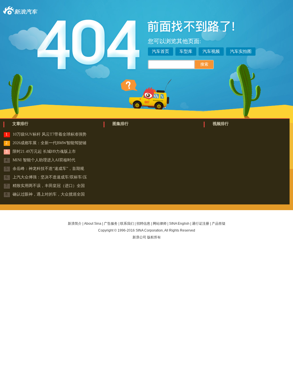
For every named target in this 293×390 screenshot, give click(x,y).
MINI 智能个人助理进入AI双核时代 (44, 160)
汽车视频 (211, 51)
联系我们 (127, 224)
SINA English (179, 224)
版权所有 (154, 237)
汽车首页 (160, 51)
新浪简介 (75, 224)
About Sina (92, 224)
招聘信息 (143, 224)
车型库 (185, 51)
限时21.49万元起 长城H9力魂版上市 (44, 151)
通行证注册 (200, 224)
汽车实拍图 (241, 51)
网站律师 (160, 224)
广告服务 (111, 224)
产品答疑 (218, 224)
